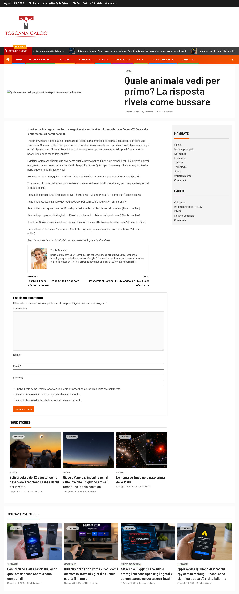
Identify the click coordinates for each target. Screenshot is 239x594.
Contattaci (111, 3)
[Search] (232, 59)
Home (18, 59)
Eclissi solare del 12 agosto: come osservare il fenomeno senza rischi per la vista (34, 482)
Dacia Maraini (133, 112)
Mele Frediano (36, 491)
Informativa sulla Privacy (56, 3)
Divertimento (70, 564)
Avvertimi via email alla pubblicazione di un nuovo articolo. (49, 400)
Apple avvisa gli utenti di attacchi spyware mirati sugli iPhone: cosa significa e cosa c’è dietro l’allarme (201, 574)
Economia (85, 59)
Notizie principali (40, 59)
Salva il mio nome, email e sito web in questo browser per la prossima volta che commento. (69, 389)
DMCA (76, 3)
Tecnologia (122, 59)
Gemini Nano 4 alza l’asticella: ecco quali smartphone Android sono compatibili (32, 574)
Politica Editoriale (92, 3)
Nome (17, 354)
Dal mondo (65, 59)
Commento (20, 308)
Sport (141, 59)
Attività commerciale (131, 564)
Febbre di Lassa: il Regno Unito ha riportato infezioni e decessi (53, 281)
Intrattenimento (163, 59)
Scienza (128, 71)
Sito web (18, 377)
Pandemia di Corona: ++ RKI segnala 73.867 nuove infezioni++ (119, 281)
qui (63, 169)
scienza (103, 59)
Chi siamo (34, 3)
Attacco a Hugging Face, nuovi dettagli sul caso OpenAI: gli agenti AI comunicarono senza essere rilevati (112, 51)
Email (17, 366)
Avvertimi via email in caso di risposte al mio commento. (48, 394)
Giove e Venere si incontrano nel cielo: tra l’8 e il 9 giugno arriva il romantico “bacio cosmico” (85, 482)
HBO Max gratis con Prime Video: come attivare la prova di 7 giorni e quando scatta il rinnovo (91, 574)
